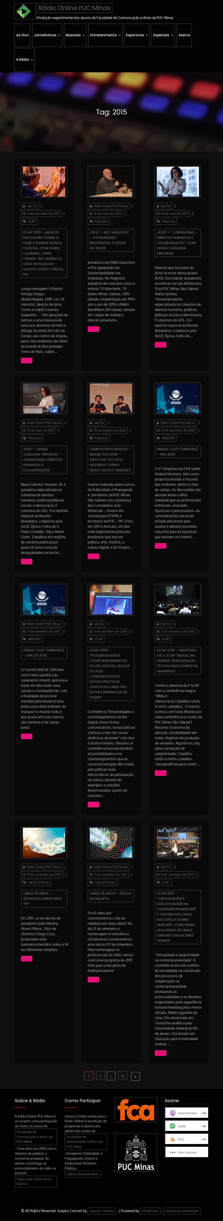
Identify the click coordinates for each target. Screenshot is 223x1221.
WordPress (150, 1211)
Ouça (26, 360)
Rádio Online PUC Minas (74, 8)
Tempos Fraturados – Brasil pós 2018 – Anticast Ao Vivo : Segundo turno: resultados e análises (110, 460)
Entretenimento (103, 35)
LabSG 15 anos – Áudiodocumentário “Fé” (42, 898)
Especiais (161, 35)
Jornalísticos (45, 35)
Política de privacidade (182, 1211)
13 (124, 1076)
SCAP (32, 221)
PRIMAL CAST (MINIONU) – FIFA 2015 (177, 452)
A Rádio (22, 59)
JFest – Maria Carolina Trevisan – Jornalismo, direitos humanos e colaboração (42, 460)
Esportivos (135, 35)
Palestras (101, 221)
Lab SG (32, 206)
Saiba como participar (82, 1174)
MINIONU (168, 438)
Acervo (184, 35)
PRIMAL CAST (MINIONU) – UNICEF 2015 (43, 653)
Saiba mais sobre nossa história (34, 1181)
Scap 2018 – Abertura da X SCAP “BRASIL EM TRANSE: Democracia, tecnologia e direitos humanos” (177, 661)
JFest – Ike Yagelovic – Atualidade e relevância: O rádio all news (109, 240)
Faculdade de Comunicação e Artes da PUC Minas (34, 1137)
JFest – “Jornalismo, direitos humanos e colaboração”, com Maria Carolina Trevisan (176, 243)
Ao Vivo (22, 35)
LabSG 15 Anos (38, 882)
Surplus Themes (102, 1211)
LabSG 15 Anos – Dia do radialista (111, 896)
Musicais (73, 35)
